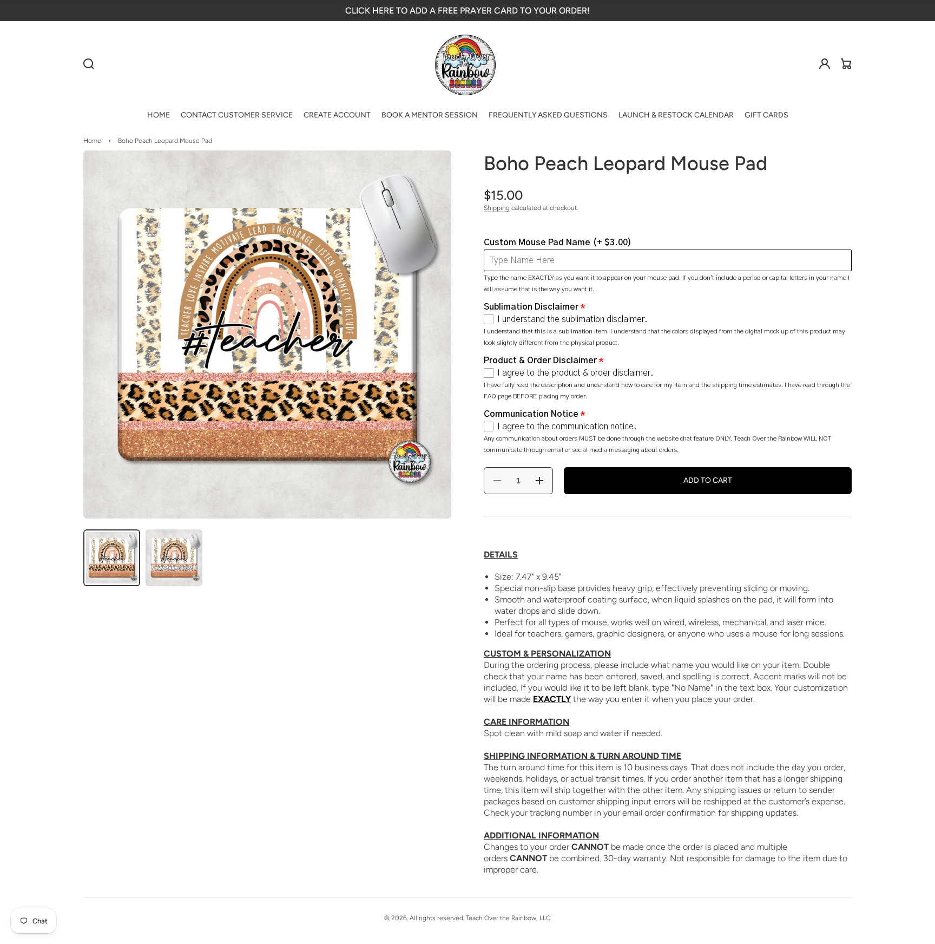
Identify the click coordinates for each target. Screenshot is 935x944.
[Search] (89, 64)
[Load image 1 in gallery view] (111, 557)
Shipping (497, 208)
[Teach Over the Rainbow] (465, 64)
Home (92, 141)
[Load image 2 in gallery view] (174, 557)
